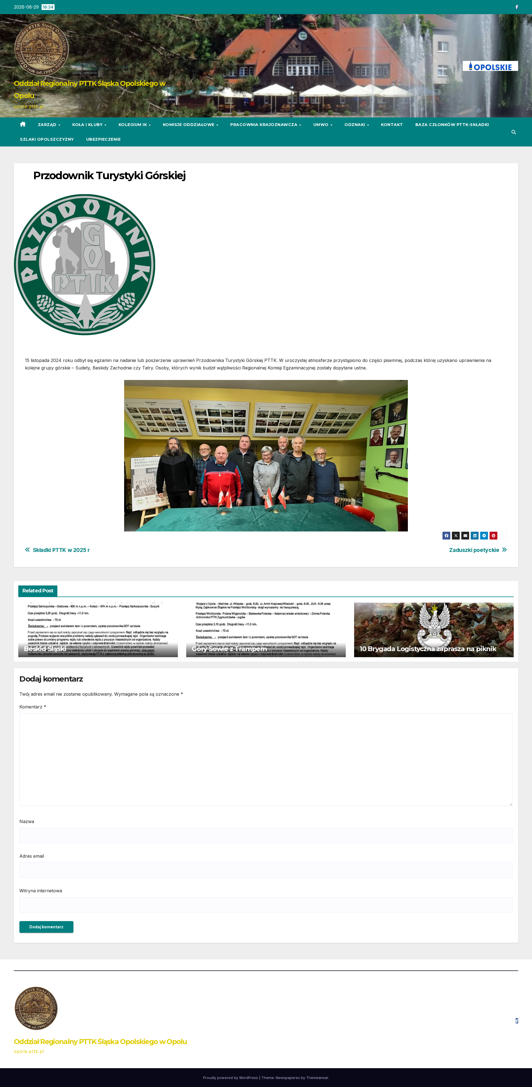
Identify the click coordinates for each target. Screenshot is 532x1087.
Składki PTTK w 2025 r (61, 550)
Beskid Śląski (45, 649)
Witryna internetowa (40, 890)
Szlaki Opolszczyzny (47, 139)
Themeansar (317, 1077)
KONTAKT (392, 124)
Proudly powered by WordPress (231, 1077)
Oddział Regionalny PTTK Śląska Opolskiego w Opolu (100, 1041)
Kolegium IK (133, 124)
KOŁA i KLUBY (88, 124)
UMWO (321, 124)
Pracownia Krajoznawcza (264, 124)
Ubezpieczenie (103, 139)
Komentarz (32, 707)
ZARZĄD (48, 124)
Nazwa (26, 821)
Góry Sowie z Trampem (229, 649)
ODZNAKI (355, 124)
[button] (513, 132)
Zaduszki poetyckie (474, 550)
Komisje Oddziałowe (189, 124)
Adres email (31, 856)
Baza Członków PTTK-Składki (452, 124)
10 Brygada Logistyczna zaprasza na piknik (428, 649)
